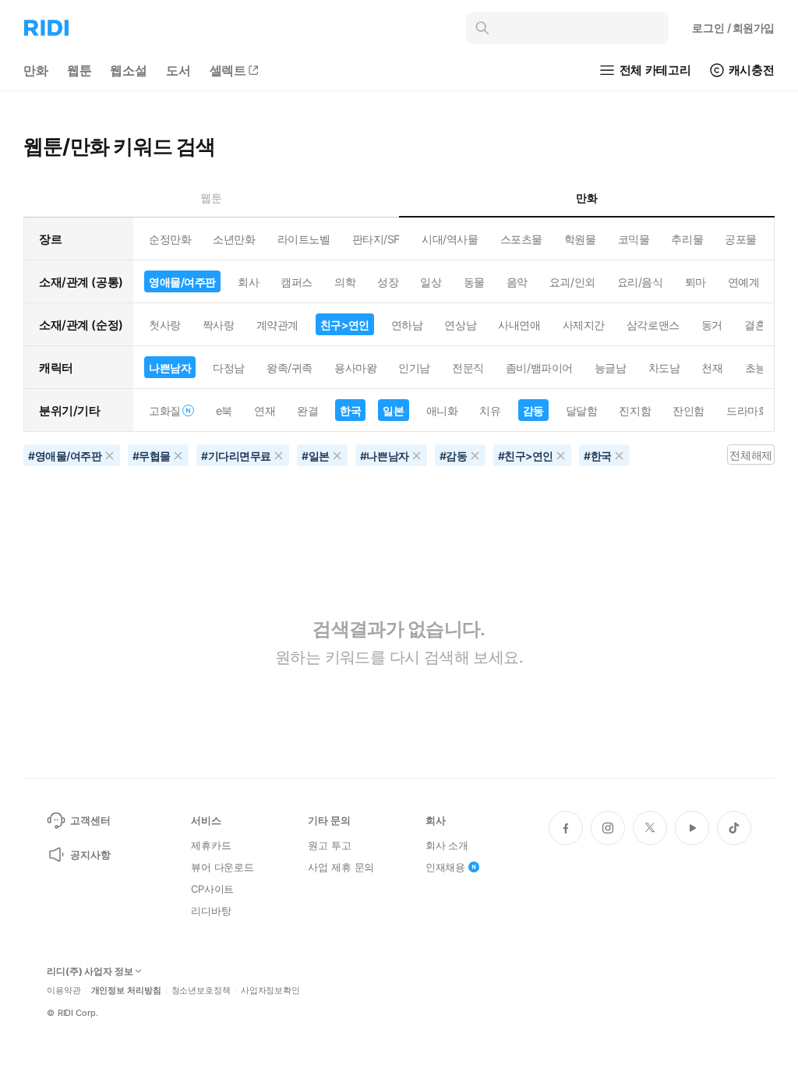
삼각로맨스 (653, 324)
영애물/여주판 (182, 281)
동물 (474, 281)
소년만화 (234, 239)
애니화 (442, 410)
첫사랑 (165, 324)
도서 (178, 70)
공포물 (741, 239)
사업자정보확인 (270, 990)
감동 (533, 410)
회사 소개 (446, 845)
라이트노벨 (303, 239)
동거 (711, 324)
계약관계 (277, 324)
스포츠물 (521, 239)
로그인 (733, 27)
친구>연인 (344, 324)
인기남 (414, 367)
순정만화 (170, 239)
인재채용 (445, 867)
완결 (307, 410)
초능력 (761, 367)
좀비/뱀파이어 (539, 367)
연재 (264, 410)
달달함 (582, 410)
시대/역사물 (450, 239)
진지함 (635, 410)
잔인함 (688, 410)
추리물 (687, 239)
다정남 (229, 367)
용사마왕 (355, 367)
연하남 (407, 324)
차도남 (664, 367)
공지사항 (90, 854)
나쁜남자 (170, 367)
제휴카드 (211, 845)
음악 (517, 281)
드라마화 (747, 410)
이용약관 (64, 990)
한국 (350, 410)
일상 (430, 281)
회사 (248, 281)
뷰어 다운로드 (222, 867)
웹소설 (128, 70)
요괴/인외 (572, 281)
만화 (35, 70)
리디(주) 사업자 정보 (90, 971)
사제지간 (584, 324)
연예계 (744, 281)
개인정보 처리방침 (126, 990)
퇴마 (695, 281)
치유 (489, 410)
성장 (387, 281)
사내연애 (519, 324)
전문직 (468, 367)
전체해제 (750, 455)
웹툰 (79, 70)
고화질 (165, 410)
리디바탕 (211, 910)
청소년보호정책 (201, 990)
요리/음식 (640, 281)
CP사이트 (212, 889)
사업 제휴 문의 (341, 867)
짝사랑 (219, 324)
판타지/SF (376, 239)
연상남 (460, 324)
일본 (393, 410)
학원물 (580, 239)
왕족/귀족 (289, 367)
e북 (224, 410)
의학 (344, 281)
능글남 (611, 367)
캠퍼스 (296, 281)
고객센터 (90, 820)
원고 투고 (329, 845)
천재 (711, 367)
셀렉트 (228, 70)
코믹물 (634, 239)
